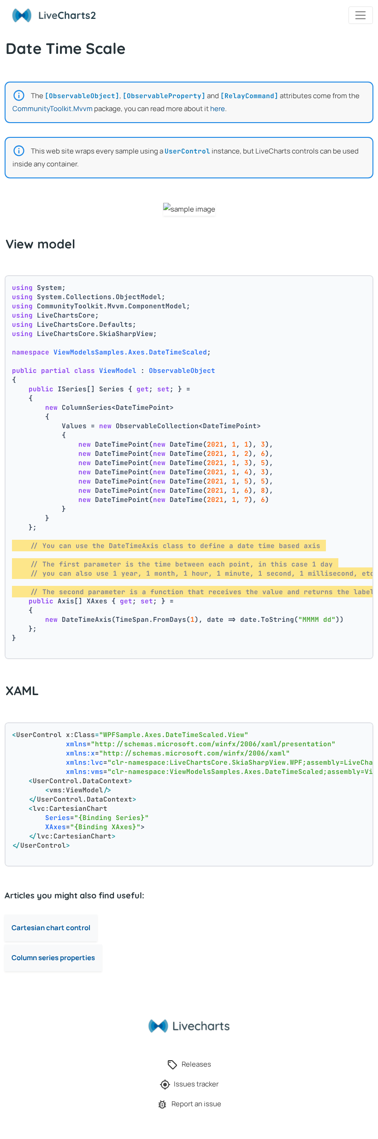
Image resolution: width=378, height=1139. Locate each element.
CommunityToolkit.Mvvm (52, 108)
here (217, 108)
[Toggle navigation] (360, 15)
